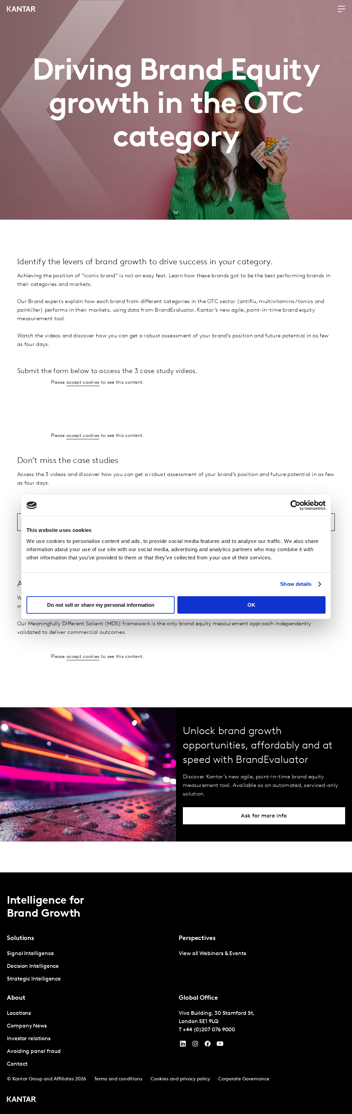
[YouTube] (183, 1045)
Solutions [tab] (20, 939)
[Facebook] (208, 1045)
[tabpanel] (90, 967)
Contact (17, 1064)
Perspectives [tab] (197, 939)
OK (251, 605)
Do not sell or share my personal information (100, 605)
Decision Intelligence (33, 966)
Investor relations (29, 1039)
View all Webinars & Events (212, 953)
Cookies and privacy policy (180, 1079)
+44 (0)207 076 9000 (209, 1030)
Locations (19, 1013)
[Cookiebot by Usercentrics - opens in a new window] (295, 505)
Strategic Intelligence (34, 979)
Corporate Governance (244, 1079)
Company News (27, 1026)
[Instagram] (195, 1045)
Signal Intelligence (30, 953)
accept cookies (82, 382)
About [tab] (16, 998)
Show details (295, 584)
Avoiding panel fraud (34, 1051)
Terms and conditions (118, 1079)
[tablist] (176, 993)
